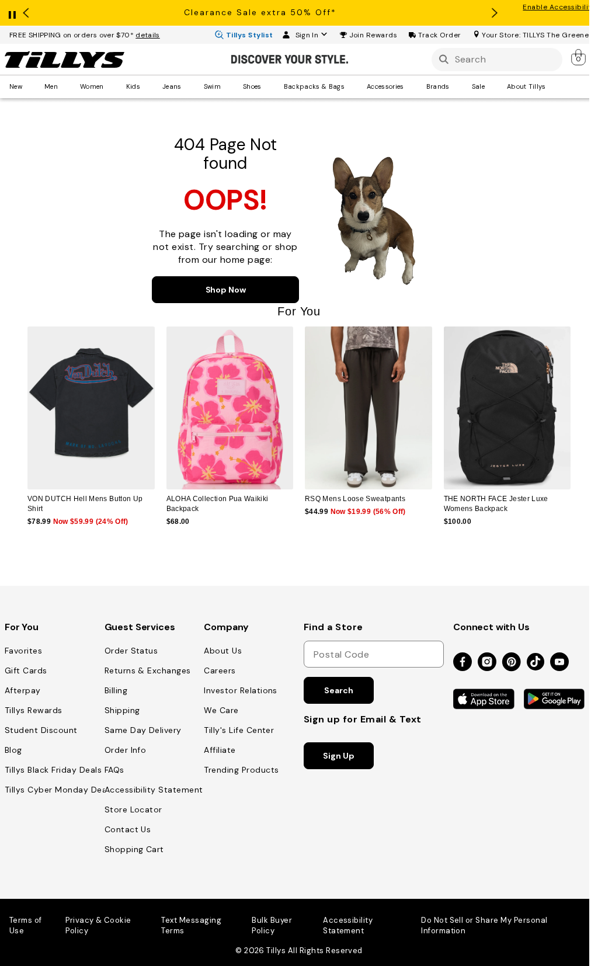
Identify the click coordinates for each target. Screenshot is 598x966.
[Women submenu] (112, 86)
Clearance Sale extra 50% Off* (260, 12)
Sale (478, 86)
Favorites (23, 650)
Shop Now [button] (226, 289)
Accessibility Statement (154, 789)
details (147, 35)
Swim (212, 86)
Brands (438, 86)
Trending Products (241, 770)
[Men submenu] (66, 86)
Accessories (385, 86)
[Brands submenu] (458, 86)
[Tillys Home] (64, 59)
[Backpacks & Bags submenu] (352, 86)
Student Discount (41, 730)
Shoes (252, 86)
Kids (133, 86)
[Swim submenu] (229, 86)
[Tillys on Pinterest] (511, 662)
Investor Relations (240, 690)
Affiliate (219, 750)
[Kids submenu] (148, 86)
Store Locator (133, 809)
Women (92, 86)
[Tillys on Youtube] (559, 662)
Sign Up (338, 755)
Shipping (122, 710)
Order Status (131, 650)
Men (51, 86)
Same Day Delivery (143, 730)
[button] (373, 35)
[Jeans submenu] (189, 86)
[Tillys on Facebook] (462, 662)
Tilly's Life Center (239, 730)
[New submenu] (30, 86)
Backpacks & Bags (314, 86)
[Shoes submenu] (269, 86)
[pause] (12, 12)
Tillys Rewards (33, 710)
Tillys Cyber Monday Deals (59, 789)
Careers (219, 670)
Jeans (172, 86)
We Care (221, 710)
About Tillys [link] (526, 86)
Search (338, 690)
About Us (223, 650)
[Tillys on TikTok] (535, 659)
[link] (579, 57)
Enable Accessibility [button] (559, 7)
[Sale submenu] (493, 86)
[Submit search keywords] (443, 59)
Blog (13, 750)
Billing (116, 690)
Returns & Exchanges (148, 670)
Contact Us (128, 829)
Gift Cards (26, 670)
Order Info (126, 750)
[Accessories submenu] (412, 86)
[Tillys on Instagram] (487, 662)
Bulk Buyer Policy (272, 925)
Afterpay (23, 690)
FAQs (114, 770)
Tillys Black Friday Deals (53, 770)
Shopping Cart (134, 849)
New (15, 86)
